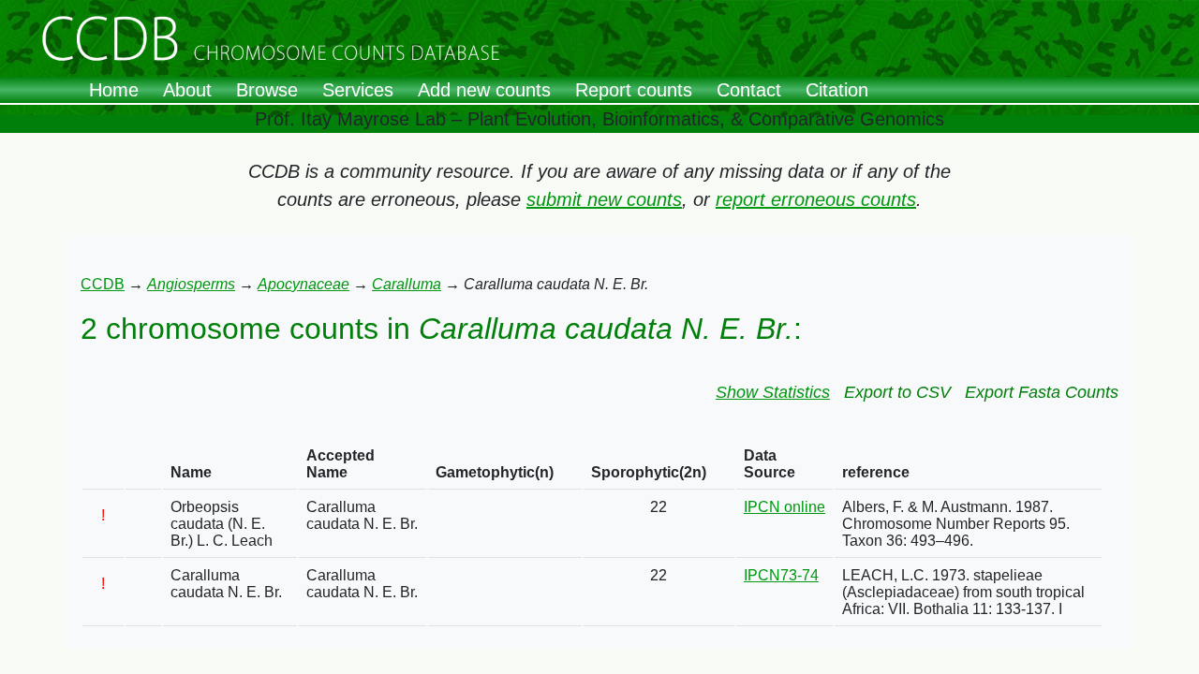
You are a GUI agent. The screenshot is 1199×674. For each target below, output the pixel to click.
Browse (267, 90)
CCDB (103, 284)
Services (357, 90)
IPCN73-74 (781, 575)
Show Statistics (773, 392)
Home (114, 90)
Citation (837, 90)
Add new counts (484, 90)
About (187, 90)
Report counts (633, 90)
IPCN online (784, 507)
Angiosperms (191, 284)
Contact (749, 90)
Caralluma (406, 284)
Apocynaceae (303, 284)
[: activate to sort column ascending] (103, 465)
